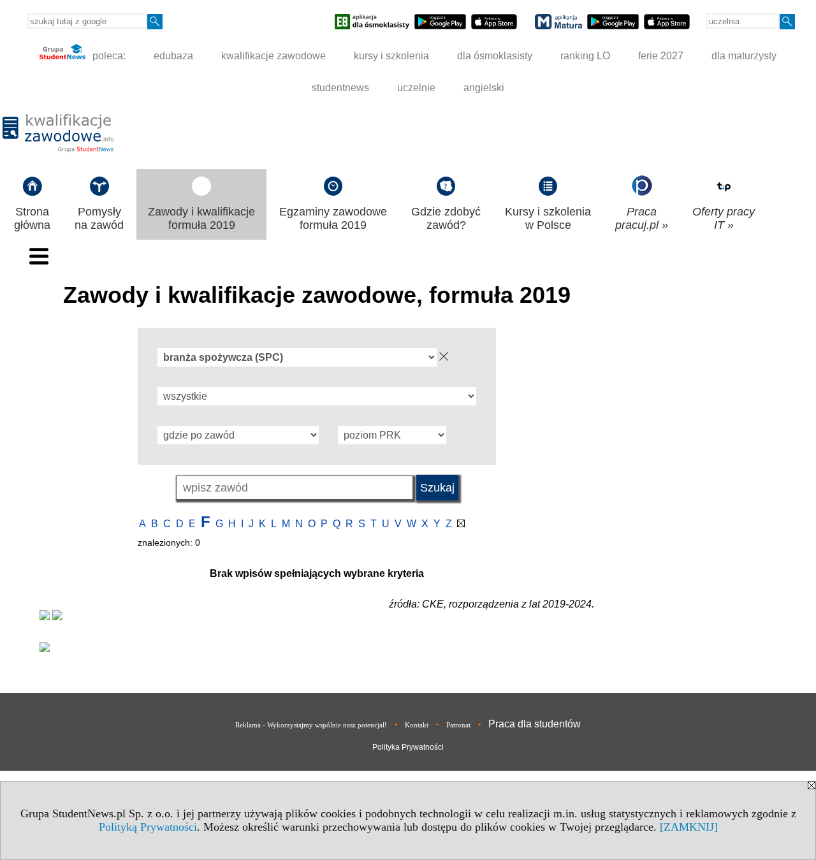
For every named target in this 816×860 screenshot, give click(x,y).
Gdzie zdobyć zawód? (446, 218)
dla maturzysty (743, 55)
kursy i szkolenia (391, 55)
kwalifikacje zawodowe (273, 55)
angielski (483, 87)
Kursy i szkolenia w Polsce (548, 218)
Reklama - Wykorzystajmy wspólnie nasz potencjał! (311, 725)
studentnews (340, 87)
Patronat (458, 725)
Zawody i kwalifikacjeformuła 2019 (201, 218)
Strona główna (32, 218)
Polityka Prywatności (408, 747)
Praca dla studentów (534, 723)
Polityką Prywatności (148, 826)
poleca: (108, 55)
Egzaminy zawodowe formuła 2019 (333, 218)
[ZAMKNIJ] (689, 826)
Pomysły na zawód (99, 218)
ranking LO (585, 55)
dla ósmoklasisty (494, 55)
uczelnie (416, 87)
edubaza (173, 55)
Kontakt (416, 725)
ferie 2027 (660, 55)
